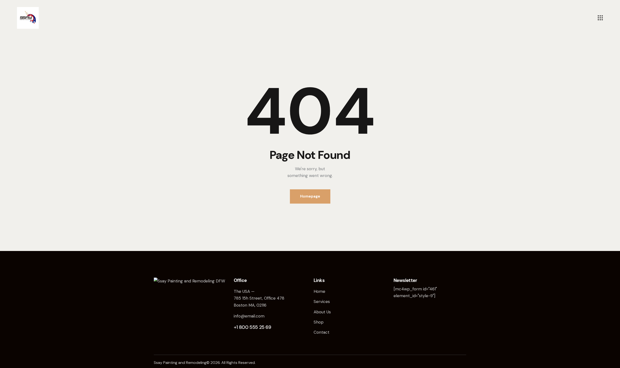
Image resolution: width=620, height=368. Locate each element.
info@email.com (249, 316)
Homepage (310, 196)
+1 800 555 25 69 (252, 327)
